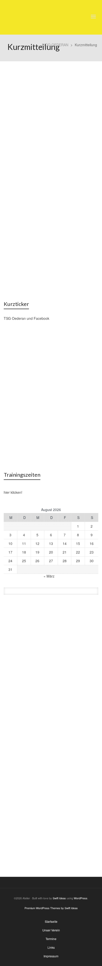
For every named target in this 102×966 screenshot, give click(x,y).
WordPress (80, 898)
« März (49, 576)
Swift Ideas (59, 898)
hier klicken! (13, 492)
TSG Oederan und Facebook (26, 318)
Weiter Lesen (22, 266)
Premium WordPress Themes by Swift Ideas (51, 908)
